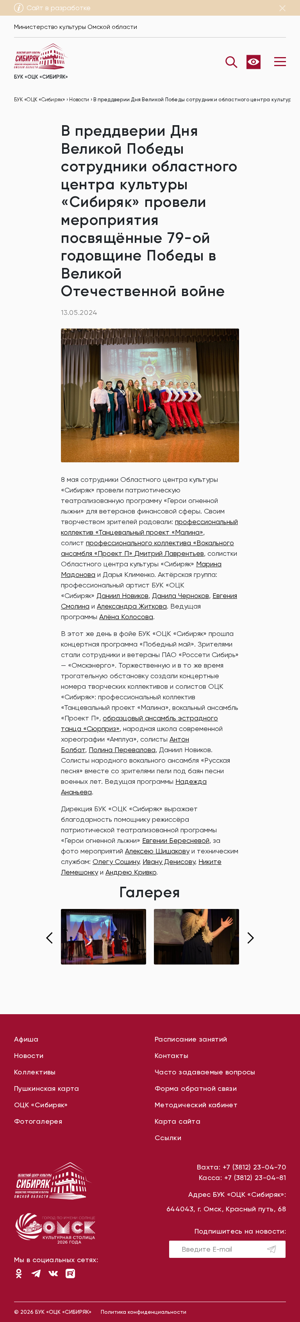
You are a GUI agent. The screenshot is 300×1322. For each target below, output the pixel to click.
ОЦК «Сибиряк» (41, 1105)
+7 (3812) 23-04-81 (255, 1177)
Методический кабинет (196, 1105)
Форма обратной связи (196, 1088)
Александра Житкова (132, 606)
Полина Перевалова (122, 749)
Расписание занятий (191, 1039)
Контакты (171, 1055)
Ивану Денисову (169, 861)
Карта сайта (177, 1121)
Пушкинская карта (46, 1088)
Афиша (26, 1039)
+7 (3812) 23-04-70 (254, 1167)
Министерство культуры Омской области (75, 27)
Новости (29, 1055)
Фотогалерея (38, 1121)
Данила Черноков (180, 595)
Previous (49, 938)
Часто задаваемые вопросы (205, 1072)
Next (251, 938)
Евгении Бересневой (175, 840)
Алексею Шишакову (157, 851)
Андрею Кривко (130, 872)
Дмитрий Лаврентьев (169, 553)
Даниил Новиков (122, 595)
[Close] (282, 8)
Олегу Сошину (116, 861)
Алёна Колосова (126, 617)
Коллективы (35, 1072)
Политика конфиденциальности (143, 1312)
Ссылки (168, 1137)
